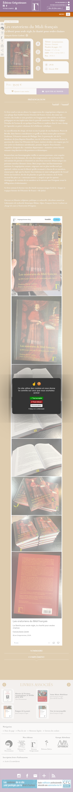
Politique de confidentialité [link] (36, 409)
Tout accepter (37, 398)
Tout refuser (37, 402)
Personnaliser (36, 405)
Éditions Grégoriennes (14, 2)
